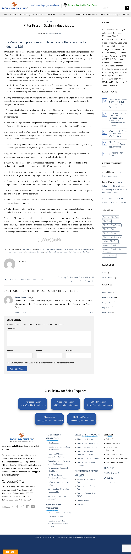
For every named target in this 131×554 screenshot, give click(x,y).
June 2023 (106, 312)
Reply (92, 312)
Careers (102, 14)
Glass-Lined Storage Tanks (87, 443)
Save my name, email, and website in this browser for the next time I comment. (42, 362)
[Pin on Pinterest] (54, 240)
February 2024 (108, 297)
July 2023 (106, 307)
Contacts (125, 14)
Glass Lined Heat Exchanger (88, 447)
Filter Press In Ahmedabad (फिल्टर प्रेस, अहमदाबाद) (117, 144)
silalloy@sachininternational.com (51, 420)
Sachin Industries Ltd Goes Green (82, 5)
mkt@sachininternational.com (66, 405)
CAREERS (108, 477)
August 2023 (107, 302)
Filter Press (49, 22)
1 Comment (116, 125)
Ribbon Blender (83, 500)
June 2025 (106, 292)
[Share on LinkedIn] (58, 240)
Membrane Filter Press (68, 252)
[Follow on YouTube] (33, 507)
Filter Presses (53, 442)
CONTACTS (109, 482)
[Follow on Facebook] (17, 507)
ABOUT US (109, 468)
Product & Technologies (22, 14)
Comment (11, 328)
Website (69, 350)
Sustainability (112, 14)
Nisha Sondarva (21, 297)
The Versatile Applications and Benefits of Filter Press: (41, 42)
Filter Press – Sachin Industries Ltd (114, 200)
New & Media (91, 14)
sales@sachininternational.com (34, 405)
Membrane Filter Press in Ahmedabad (112, 250)
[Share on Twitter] (44, 240)
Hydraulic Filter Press (51, 252)
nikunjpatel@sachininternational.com (85, 420)
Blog (104, 272)
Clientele (61, 14)
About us (5, 14)
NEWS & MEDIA (111, 473)
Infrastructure (50, 14)
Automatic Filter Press (45, 249)
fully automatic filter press (34, 252)
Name (10, 350)
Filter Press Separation (16, 252)
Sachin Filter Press (83, 252)
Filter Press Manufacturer (71, 249)
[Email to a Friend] (49, 240)
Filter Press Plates (87, 249)
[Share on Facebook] (40, 240)
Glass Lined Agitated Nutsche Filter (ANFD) (85, 453)
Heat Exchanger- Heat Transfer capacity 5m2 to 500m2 (58, 523)
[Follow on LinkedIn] (27, 507)
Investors (80, 14)
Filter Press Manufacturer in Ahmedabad (25, 279)
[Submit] (127, 8)
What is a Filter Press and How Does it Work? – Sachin (118, 133)
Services (39, 14)
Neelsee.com (91, 537)
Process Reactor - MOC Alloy (59, 512)
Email (39, 350)
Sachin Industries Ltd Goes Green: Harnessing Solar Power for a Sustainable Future (117, 118)
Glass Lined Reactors (85, 439)
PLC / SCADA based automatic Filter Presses (57, 455)
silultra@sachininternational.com (100, 405)
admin (58, 33)
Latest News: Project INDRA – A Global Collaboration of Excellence (118, 103)
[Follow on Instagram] (22, 507)
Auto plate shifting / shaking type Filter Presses (59, 462)
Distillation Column (55, 516)
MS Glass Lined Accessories (88, 458)
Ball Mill (80, 504)
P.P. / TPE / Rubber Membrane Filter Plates (57, 476)
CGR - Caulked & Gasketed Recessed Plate (58, 490)
